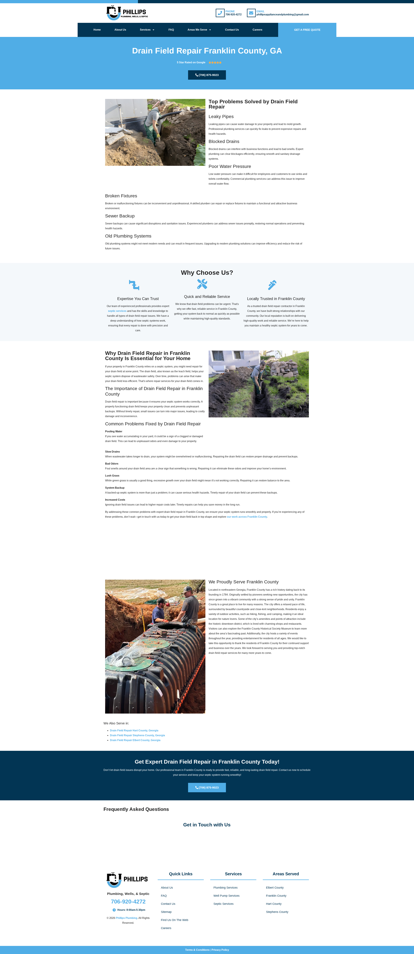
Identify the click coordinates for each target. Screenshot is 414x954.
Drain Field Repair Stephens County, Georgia (137, 735)
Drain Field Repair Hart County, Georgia (134, 730)
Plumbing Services (225, 887)
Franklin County (276, 895)
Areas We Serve (197, 29)
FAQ (171, 29)
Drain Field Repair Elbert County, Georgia (135, 740)
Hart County (274, 903)
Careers (257, 29)
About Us (120, 29)
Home (97, 29)
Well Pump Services (226, 895)
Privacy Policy (220, 949)
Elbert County (275, 887)
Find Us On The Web (174, 920)
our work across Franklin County (247, 516)
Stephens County (277, 912)
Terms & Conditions (197, 949)
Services (145, 29)
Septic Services (223, 903)
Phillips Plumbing (126, 918)
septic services (117, 311)
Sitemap (166, 912)
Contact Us (232, 29)
